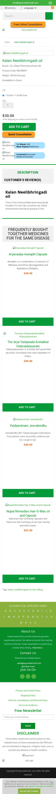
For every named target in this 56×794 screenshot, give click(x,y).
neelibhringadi (21, 589)
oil (30, 589)
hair (34, 589)
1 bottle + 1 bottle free (16, 95)
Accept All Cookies (29, 791)
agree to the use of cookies (40, 786)
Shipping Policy (28, 695)
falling (40, 589)
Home (7, 42)
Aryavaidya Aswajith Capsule (28, 254)
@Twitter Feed (28, 666)
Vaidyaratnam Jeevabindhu (28, 425)
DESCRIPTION (28, 172)
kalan (10, 589)
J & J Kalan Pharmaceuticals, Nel (25, 66)
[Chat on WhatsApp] (52, 781)
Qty (4, 100)
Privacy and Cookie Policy (28, 690)
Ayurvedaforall (24, 771)
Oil (3, 90)
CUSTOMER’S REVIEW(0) (22, 180)
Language (29, 8)
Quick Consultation (19, 134)
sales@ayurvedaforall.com (29, 663)
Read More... (38, 648)
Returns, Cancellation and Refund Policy (28, 700)
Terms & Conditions (28, 705)
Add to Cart (19, 127)
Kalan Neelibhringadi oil (24, 42)
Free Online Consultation (28, 24)
